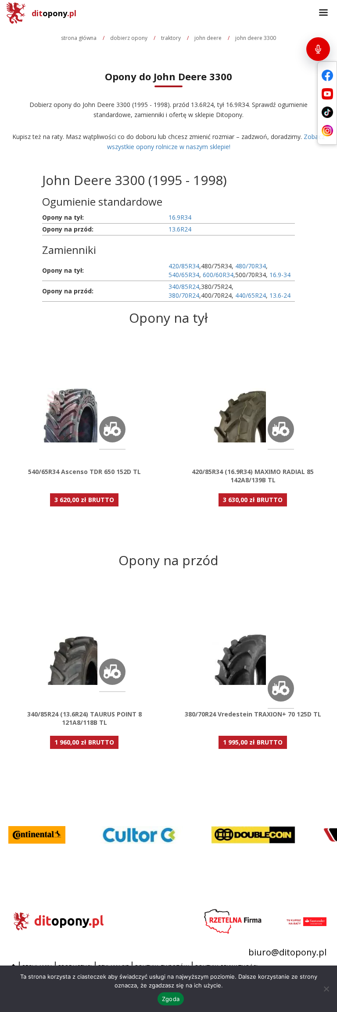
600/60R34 (218, 275)
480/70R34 (250, 266)
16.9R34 (179, 217)
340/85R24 (183, 286)
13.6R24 (179, 229)
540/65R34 (183, 275)
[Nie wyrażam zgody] (326, 988)
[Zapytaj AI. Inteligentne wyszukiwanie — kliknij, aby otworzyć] (318, 49)
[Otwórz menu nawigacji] (323, 13)
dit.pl (54, 13)
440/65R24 (250, 295)
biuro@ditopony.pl (287, 952)
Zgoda (170, 998)
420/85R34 (183, 266)
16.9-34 (279, 275)
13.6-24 (279, 295)
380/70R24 (183, 295)
